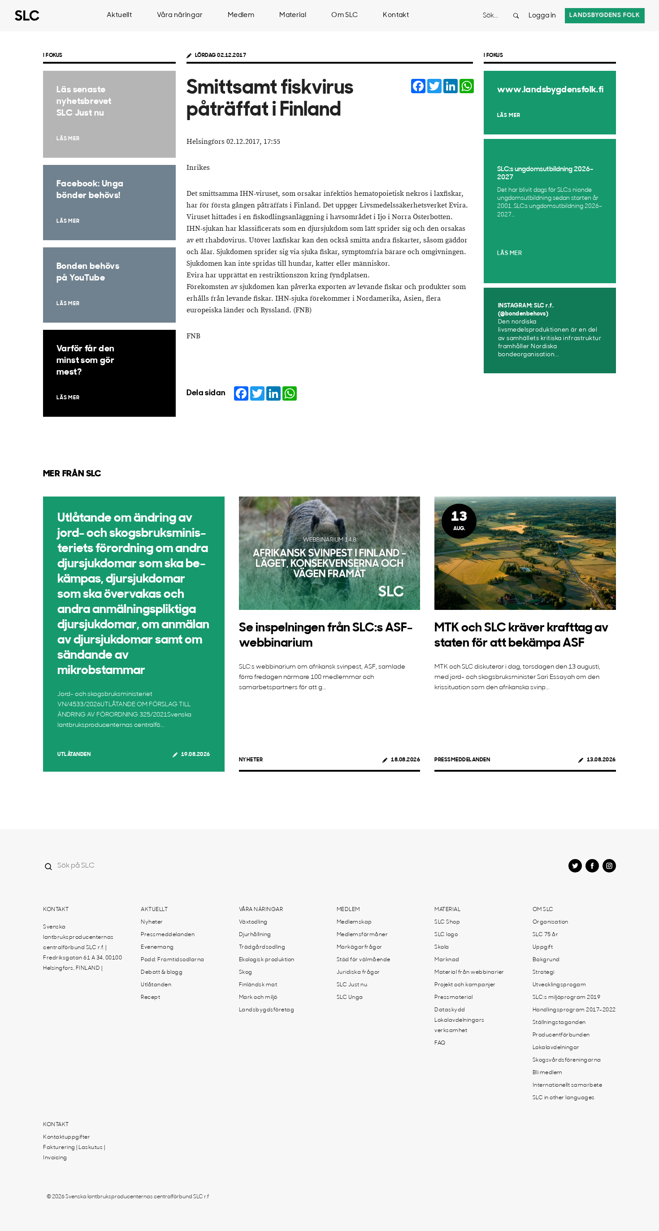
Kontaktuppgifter (66, 1137)
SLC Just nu (352, 985)
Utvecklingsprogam (559, 985)
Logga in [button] (542, 16)
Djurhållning (255, 934)
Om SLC (344, 15)
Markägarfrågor (359, 947)
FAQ (440, 1043)
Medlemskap (354, 922)
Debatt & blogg (161, 972)
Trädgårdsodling (262, 947)
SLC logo (446, 934)
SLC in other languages (564, 1098)
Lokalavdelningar (556, 1047)
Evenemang (157, 947)
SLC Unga (350, 997)
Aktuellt (119, 15)
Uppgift (543, 947)
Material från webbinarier (469, 972)
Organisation (550, 922)
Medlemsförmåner (362, 934)
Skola (441, 947)
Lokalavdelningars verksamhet (459, 1025)
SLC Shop (447, 922)
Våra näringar (180, 15)
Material (292, 15)
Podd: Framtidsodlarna (172, 960)
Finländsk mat (258, 985)
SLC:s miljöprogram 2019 (567, 997)
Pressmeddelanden (462, 760)
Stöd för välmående (363, 960)
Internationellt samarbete (568, 1085)
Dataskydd (449, 1010)
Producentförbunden (561, 1035)
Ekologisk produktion (267, 960)
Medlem (241, 15)
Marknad (447, 960)
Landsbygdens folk (604, 15)
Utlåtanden (74, 754)
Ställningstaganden (559, 1022)
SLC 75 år (546, 934)
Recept (150, 997)
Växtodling (253, 922)
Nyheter (251, 760)
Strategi (544, 972)
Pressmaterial (453, 997)
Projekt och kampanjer (465, 985)
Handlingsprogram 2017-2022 (574, 1010)
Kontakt (396, 15)
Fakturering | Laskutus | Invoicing (74, 1153)
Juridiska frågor (358, 972)
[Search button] (516, 15)
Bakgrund (546, 960)
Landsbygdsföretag (267, 1010)
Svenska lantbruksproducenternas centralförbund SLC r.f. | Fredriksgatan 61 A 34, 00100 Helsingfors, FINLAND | (82, 947)
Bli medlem (548, 1073)
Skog (245, 972)
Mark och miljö (258, 997)
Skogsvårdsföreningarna (567, 1060)
